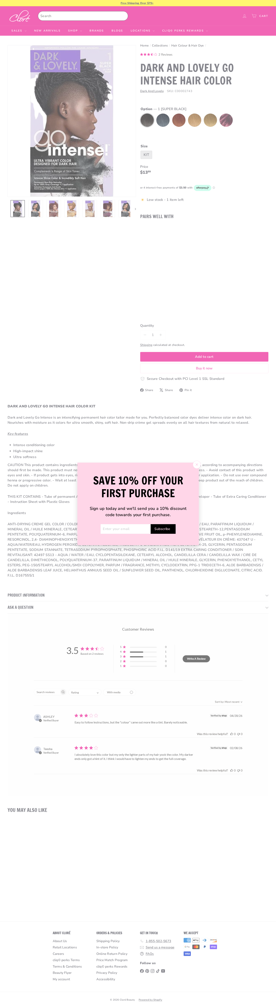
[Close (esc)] (197, 465)
